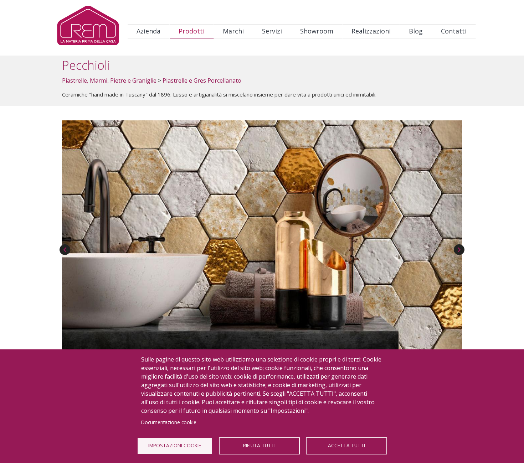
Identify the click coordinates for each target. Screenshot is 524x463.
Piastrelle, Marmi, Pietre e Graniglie (109, 80)
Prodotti (192, 31)
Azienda (148, 31)
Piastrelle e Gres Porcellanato (202, 80)
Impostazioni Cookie (174, 445)
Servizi (272, 31)
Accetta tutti (346, 445)
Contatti (454, 31)
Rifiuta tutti (259, 445)
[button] (262, 234)
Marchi (233, 31)
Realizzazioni (371, 31)
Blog (416, 31)
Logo (88, 27)
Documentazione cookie (168, 422)
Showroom (316, 31)
